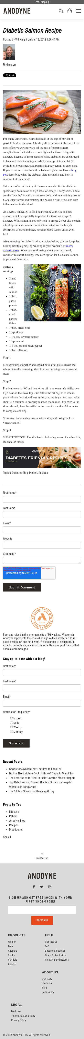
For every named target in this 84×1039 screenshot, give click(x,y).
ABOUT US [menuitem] (50, 972)
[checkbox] (45, 725)
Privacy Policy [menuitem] (18, 1020)
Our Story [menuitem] (47, 978)
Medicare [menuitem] (16, 1011)
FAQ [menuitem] (47, 946)
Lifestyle (14, 811)
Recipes (43, 472)
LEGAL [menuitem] (16, 1004)
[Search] (61, 11)
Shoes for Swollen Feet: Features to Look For (35, 769)
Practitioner (16, 829)
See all (7, 837)
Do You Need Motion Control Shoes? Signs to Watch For (41, 773)
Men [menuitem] (10, 946)
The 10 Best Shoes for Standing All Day (31, 791)
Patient (33, 472)
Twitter (30, 64)
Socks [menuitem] (11, 955)
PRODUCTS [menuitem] (16, 935)
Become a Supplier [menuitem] (55, 950)
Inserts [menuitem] (11, 964)
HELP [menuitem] (49, 935)
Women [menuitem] (12, 941)
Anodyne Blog (17, 820)
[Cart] (69, 11)
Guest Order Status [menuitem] (55, 955)
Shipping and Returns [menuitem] (57, 959)
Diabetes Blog (20, 472)
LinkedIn (24, 64)
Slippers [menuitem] (12, 950)
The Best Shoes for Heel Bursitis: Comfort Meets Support (42, 778)
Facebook (19, 64)
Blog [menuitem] (44, 987)
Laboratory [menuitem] (48, 992)
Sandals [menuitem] (12, 959)
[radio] (45, 718)
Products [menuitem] (47, 983)
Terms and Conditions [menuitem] (23, 1015)
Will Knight (21, 39)
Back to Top (42, 858)
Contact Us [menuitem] (51, 941)
